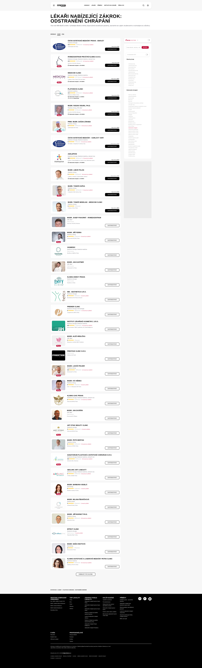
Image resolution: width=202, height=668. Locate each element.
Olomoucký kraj (131, 75)
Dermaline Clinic (54, 610)
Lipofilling (130, 116)
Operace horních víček (133, 132)
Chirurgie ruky (131, 104)
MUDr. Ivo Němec (74, 381)
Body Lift (130, 99)
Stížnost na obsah (54, 639)
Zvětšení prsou (131, 156)
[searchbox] (134, 47)
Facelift (130, 109)
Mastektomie (131, 121)
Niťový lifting (131, 126)
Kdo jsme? (52, 634)
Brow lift (130, 101)
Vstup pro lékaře (73, 634)
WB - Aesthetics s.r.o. (76, 292)
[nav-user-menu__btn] (147, 5)
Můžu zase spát (123, 618)
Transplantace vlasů (132, 147)
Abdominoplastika (132, 96)
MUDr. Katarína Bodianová (56, 607)
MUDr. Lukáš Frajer (76, 366)
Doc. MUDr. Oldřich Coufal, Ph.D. (57, 601)
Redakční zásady (102, 656)
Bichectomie (131, 98)
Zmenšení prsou (131, 152)
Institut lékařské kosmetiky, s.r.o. (82, 321)
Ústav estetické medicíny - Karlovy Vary (86, 138)
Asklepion (72, 154)
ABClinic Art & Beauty (76, 470)
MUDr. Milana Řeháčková (78, 499)
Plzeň (71, 604)
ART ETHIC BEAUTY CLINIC (77, 425)
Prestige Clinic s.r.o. (76, 351)
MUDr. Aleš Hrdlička (76, 336)
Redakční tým (53, 636)
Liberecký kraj (131, 72)
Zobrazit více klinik (86, 574)
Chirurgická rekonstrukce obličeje (135, 103)
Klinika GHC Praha (75, 395)
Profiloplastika (131, 139)
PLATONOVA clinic (75, 89)
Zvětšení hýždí (131, 154)
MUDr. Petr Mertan (75, 440)
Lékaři (58, 34)
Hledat (145, 47)
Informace (53, 34)
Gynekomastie (131, 111)
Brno (71, 602)
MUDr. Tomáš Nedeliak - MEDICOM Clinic (85, 202)
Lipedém (130, 114)
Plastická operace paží (133, 137)
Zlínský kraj (131, 85)
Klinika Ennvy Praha (76, 277)
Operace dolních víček (133, 131)
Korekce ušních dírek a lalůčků (109, 611)
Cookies (74, 656)
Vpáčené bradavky (132, 149)
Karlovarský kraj (132, 67)
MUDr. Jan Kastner (75, 262)
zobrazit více (91, 59)
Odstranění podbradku (133, 129)
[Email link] (150, 598)
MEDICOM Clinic (74, 73)
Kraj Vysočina (131, 68)
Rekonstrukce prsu (132, 141)
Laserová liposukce (132, 113)
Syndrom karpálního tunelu (134, 146)
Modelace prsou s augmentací (135, 124)
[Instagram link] (139, 599)
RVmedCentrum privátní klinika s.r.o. (84, 57)
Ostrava (71, 608)
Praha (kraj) (131, 80)
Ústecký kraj (131, 83)
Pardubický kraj (131, 77)
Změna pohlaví (131, 151)
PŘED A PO (121, 5)
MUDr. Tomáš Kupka (76, 186)
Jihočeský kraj (131, 63)
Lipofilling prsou (131, 117)
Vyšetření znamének (107, 599)
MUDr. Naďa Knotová (76, 544)
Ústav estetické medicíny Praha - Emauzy (86, 41)
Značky (71, 639)
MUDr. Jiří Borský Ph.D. (77, 514)
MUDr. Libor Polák (76, 170)
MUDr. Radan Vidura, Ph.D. (79, 105)
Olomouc (72, 606)
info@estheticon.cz (66, 653)
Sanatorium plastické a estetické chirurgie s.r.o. (89, 455)
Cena (63, 34)
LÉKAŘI (93, 5)
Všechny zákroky (132, 94)
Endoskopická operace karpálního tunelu (137, 106)
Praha (71, 599)
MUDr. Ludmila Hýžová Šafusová (57, 603)
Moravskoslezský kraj (133, 73)
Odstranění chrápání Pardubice (91, 627)
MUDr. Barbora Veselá (77, 484)
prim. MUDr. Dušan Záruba (79, 122)
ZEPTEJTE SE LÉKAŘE (110, 5)
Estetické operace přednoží (134, 108)
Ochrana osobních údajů (56, 656)
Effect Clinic (73, 529)
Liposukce (130, 119)
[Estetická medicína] (61, 6)
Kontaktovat (112, 49)
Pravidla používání (67, 656)
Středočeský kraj (132, 82)
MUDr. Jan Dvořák (75, 410)
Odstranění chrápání (132, 127)
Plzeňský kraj (131, 78)
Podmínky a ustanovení (55, 658)
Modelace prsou (131, 122)
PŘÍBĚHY (99, 5)
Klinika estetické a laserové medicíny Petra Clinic (89, 559)
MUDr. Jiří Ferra (74, 232)
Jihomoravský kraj (132, 65)
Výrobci (71, 641)
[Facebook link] (144, 599)
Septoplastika (131, 144)
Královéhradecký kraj (133, 70)
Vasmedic (71, 247)
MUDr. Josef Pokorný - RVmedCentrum (84, 218)
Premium (71, 636)
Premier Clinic (73, 306)
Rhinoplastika (131, 142)
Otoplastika (130, 136)
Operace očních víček (133, 134)
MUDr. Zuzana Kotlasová (56, 605)
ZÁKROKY (87, 5)
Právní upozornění (93, 656)
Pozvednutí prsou (106, 602)
